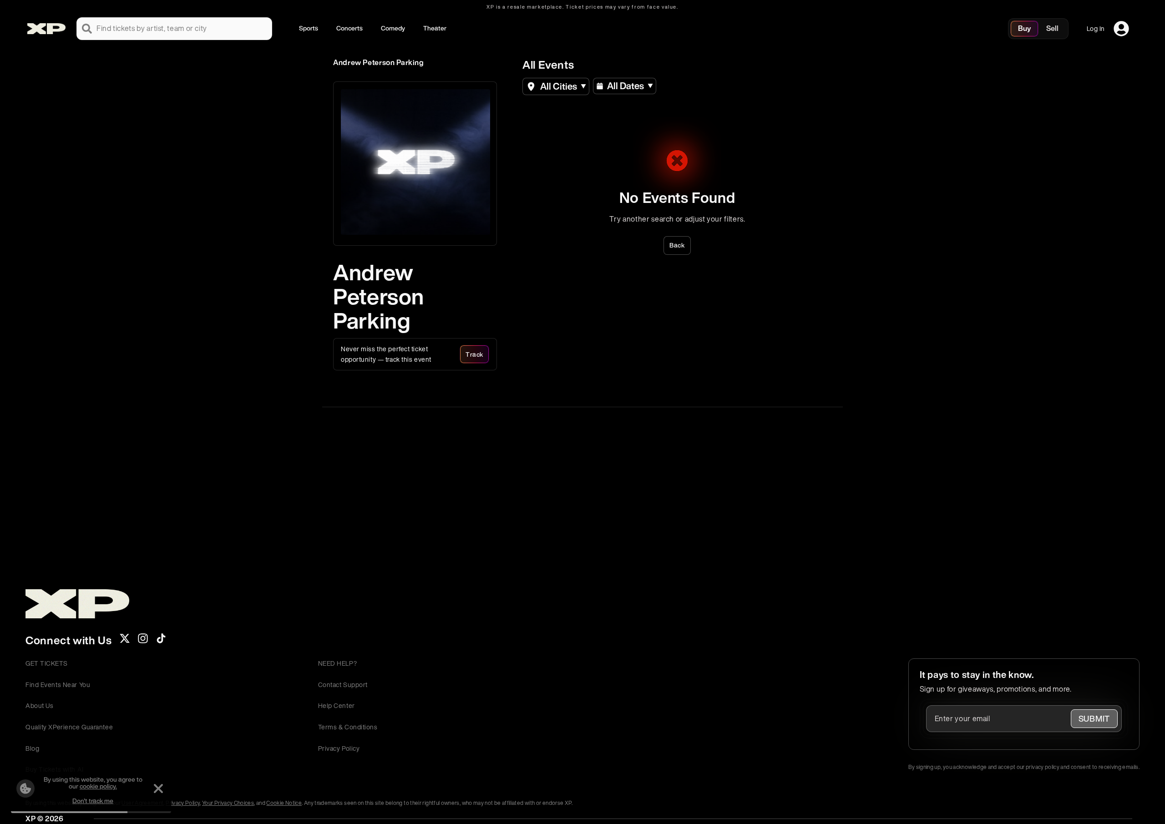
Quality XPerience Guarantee (69, 727)
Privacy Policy (339, 748)
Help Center (336, 705)
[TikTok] (161, 641)
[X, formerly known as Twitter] (124, 641)
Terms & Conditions (348, 727)
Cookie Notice (284, 803)
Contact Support (343, 684)
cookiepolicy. (98, 786)
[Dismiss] (158, 788)
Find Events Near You (57, 684)
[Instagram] (142, 641)
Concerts (349, 28)
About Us (39, 705)
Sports (308, 28)
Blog (32, 748)
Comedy (393, 28)
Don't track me (92, 800)
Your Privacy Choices (228, 803)
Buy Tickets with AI (54, 769)
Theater (434, 28)
